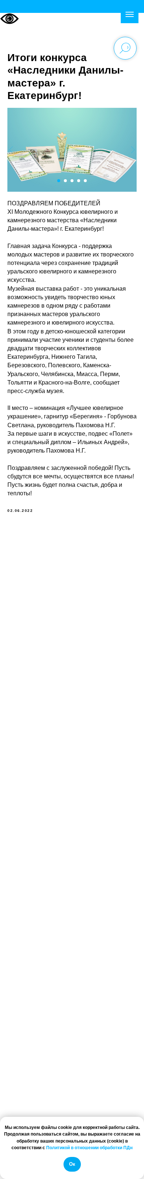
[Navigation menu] (130, 14)
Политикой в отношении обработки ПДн (89, 1147)
